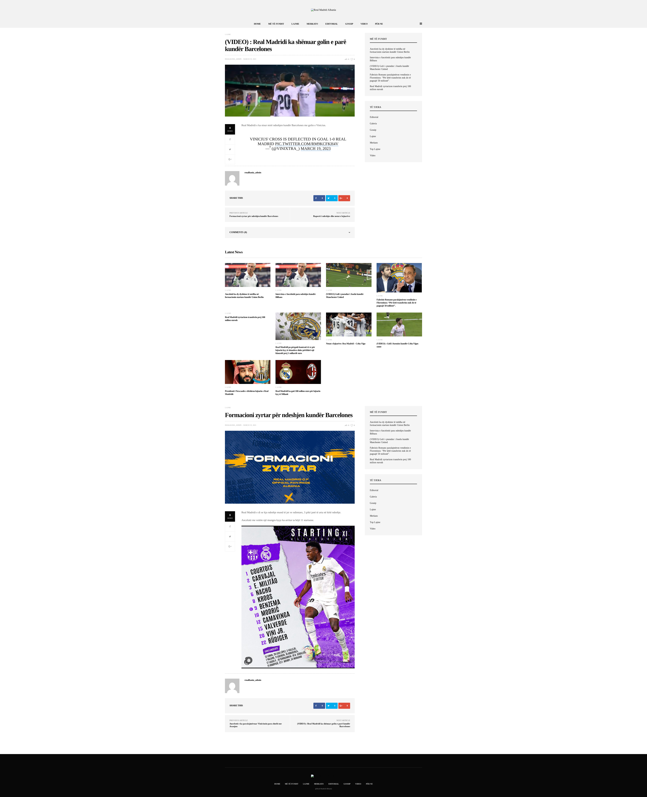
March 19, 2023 (316, 149)
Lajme (295, 24)
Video (364, 24)
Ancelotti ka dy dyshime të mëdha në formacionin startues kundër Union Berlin (390, 50)
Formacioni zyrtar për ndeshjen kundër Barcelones (253, 216)
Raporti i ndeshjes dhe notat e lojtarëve (331, 216)
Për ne (379, 24)
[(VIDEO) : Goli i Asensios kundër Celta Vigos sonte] (399, 324)
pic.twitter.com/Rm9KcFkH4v (306, 144)
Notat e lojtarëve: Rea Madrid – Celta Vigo (345, 344)
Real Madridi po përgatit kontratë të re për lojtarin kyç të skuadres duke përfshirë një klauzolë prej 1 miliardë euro (295, 350)
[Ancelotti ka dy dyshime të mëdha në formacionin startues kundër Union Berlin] (247, 275)
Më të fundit (276, 24)
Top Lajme (375, 149)
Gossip (349, 24)
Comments (238, 232)
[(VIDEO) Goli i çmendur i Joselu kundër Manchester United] (349, 275)
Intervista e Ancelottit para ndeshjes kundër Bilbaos (390, 59)
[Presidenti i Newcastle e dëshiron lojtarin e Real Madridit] (247, 372)
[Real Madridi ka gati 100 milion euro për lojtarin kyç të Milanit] (298, 372)
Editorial (331, 24)
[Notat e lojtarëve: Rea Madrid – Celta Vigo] (349, 324)
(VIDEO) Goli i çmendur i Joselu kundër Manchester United (389, 67)
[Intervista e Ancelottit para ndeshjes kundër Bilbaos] (298, 275)
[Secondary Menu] (417, 24)
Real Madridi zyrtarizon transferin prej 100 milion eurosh (390, 88)
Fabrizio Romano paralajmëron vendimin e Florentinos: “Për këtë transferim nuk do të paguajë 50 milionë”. (390, 77)
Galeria (373, 123)
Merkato (312, 24)
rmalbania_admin (233, 59)
